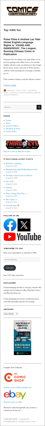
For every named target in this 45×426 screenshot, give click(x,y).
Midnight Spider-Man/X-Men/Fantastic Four (22, 169)
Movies (6, 92)
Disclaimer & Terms (13, 128)
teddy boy (37, 92)
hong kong (22, 92)
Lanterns (9, 187)
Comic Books (32, 90)
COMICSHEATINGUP (11, 419)
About (8, 123)
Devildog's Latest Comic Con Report (19, 175)
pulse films (29, 92)
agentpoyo (10, 90)
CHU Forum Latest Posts (19, 159)
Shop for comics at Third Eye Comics (17, 151)
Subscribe (9, 268)
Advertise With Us (12, 126)
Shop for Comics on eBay (13, 402)
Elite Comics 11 (11, 199)
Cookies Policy (11, 131)
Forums (8, 120)
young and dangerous (11, 95)
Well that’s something (13, 163)
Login (33, 421)
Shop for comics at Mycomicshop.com (17, 387)
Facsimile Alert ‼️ (12, 205)
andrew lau (14, 92)
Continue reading (10, 85)
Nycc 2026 (10, 181)
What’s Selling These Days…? (17, 193)
